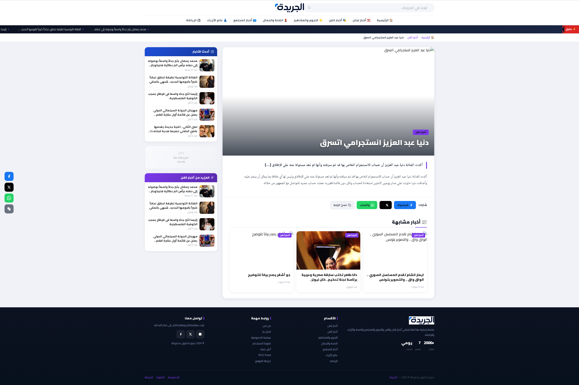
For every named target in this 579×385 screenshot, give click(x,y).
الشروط (161, 377)
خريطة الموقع (263, 361)
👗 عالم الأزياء (217, 20)
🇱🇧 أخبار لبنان (361, 20)
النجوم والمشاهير (328, 337)
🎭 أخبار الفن (337, 20)
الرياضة (334, 361)
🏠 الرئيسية (385, 20)
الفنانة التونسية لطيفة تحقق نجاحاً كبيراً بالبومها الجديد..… (56, 29)
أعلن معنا (265, 349)
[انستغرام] (200, 334)
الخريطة (149, 377)
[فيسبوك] (9, 176)
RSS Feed (265, 355)
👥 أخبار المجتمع (244, 20)
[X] (190, 334)
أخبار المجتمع (330, 349)
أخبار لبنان (332, 325)
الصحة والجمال (329, 343)
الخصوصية (174, 377)
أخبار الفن (412, 37)
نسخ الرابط (340, 205)
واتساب (365, 205)
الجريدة (393, 377)
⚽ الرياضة (193, 20)
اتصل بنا (266, 331)
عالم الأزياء (332, 355)
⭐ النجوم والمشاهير (308, 20)
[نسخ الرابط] (9, 208)
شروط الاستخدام (262, 343)
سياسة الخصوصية (261, 337)
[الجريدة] (289, 7)
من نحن (267, 325)
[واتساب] (9, 198)
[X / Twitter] (9, 187)
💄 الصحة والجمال (275, 20)
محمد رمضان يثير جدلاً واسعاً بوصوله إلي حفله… (126, 29)
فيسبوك (402, 205)
